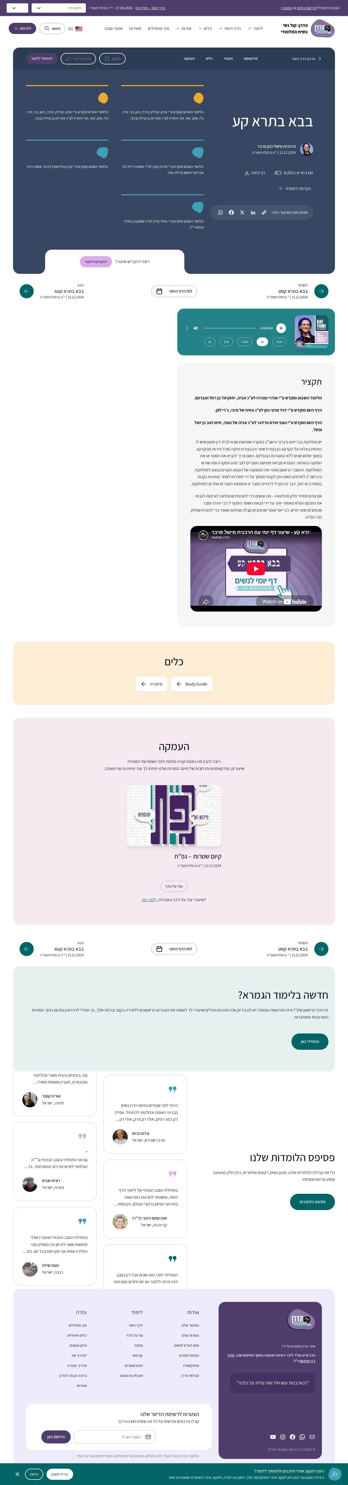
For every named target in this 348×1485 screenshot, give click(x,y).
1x (262, 342)
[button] (255, 28)
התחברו (286, 7)
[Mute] (195, 328)
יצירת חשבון (59, 1474)
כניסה (34, 1474)
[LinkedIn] (253, 212)
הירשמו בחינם (306, 7)
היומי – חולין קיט (150, 7)
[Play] (281, 328)
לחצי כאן (149, 900)
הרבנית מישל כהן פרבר (276, 146)
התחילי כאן (310, 1041)
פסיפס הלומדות (312, 1202)
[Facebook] (231, 212)
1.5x (226, 342)
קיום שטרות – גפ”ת (197, 856)
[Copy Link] (264, 212)
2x (209, 342)
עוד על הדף (174, 886)
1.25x (244, 342)
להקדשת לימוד (96, 261)
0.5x (279, 342)
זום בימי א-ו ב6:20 (298, 173)
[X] (242, 212)
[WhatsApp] (220, 212)
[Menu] (187, 328)
